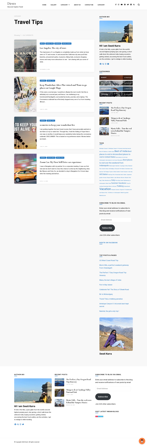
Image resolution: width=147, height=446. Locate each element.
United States (66, 43)
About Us (77, 5)
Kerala (104, 177)
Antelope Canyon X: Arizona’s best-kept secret (120, 148)
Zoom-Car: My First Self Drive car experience (60, 162)
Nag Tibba (101, 180)
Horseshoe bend (119, 174)
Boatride (118, 165)
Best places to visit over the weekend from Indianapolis (115, 163)
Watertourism (102, 195)
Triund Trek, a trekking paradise (111, 299)
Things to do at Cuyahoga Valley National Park (120, 119)
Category (64, 5)
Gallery (53, 5)
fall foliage (106, 171)
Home (44, 5)
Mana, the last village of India (110, 280)
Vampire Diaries (115, 189)
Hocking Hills (111, 174)
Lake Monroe (117, 177)
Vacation (105, 189)
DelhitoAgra (111, 168)
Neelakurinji (108, 180)
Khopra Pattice (110, 177)
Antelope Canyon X (103, 148)
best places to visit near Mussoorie (114, 160)
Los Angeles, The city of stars (53, 48)
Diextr (11, 3)
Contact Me (89, 5)
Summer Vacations (118, 183)
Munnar (123, 177)
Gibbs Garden (116, 171)
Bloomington (112, 165)
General (43, 80)
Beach (42, 43)
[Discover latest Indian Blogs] (99, 417)
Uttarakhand (127, 186)
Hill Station (103, 174)
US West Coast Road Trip (108, 260)
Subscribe (107, 228)
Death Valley (105, 168)
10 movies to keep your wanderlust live (57, 125)
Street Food (108, 183)
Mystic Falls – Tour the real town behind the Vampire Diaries (121, 130)
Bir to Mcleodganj (106, 294)
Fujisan (111, 171)
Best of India (120, 151)
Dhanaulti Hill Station (120, 168)
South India (51, 157)
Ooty (113, 180)
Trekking (57, 43)
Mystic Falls (128, 177)
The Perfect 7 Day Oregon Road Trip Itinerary (121, 109)
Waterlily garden (124, 192)
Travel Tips (49, 43)
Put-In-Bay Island (119, 180)
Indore (124, 174)
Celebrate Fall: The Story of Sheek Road (114, 289)
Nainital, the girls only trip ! (109, 311)
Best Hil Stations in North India (106, 151)
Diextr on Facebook (108, 243)
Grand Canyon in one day (126, 171)
